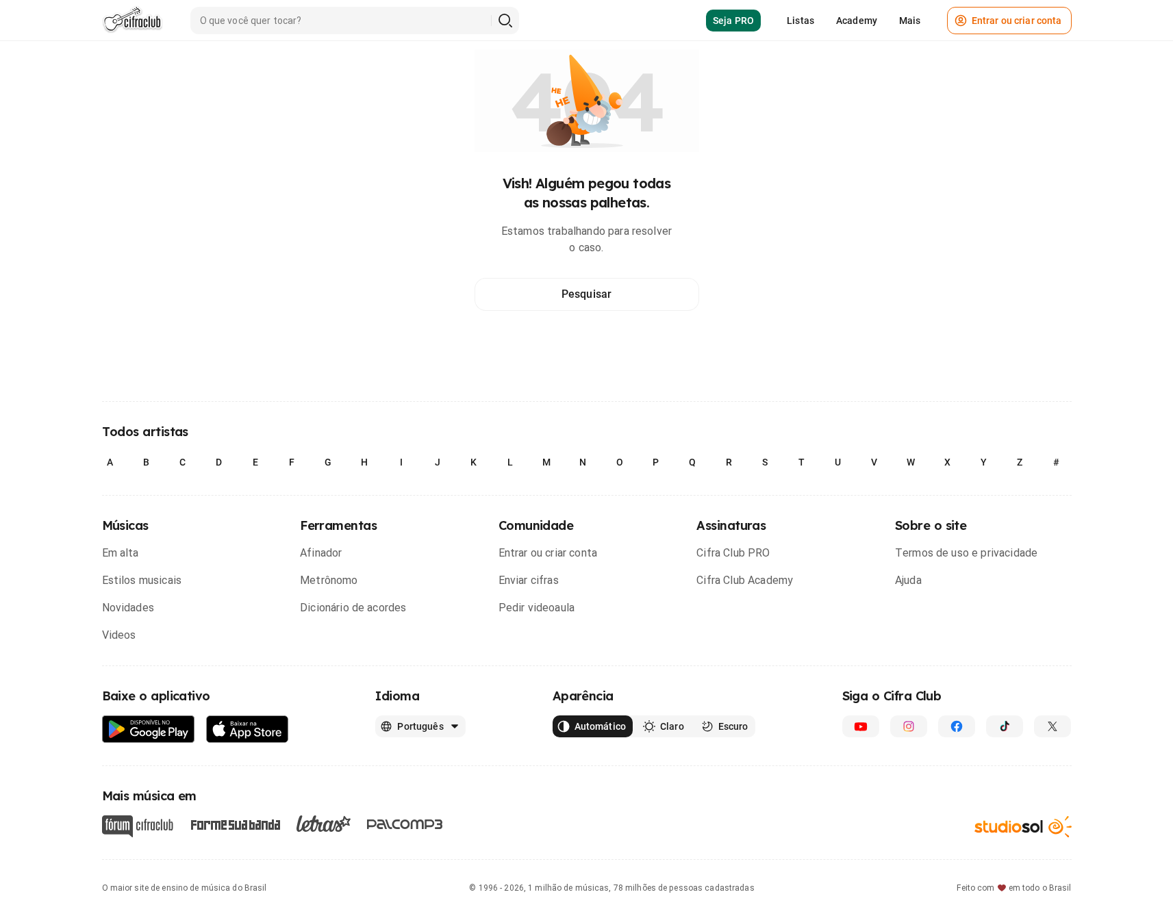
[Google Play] (148, 729)
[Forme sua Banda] (235, 824)
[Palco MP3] (405, 824)
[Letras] (324, 823)
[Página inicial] (132, 20)
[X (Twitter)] (1052, 726)
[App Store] (247, 729)
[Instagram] (908, 726)
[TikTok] (1004, 726)
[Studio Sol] (1023, 826)
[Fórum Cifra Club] (137, 826)
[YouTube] (860, 726)
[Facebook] (956, 726)
